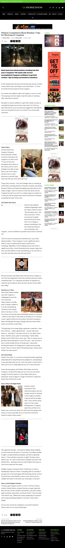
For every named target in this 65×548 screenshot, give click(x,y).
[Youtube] (62, 8)
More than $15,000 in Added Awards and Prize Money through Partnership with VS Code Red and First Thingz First (51, 144)
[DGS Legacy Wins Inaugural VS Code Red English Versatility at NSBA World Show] (61, 113)
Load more (53, 153)
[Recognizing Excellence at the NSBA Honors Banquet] (61, 121)
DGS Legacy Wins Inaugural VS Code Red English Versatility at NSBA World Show (50, 113)
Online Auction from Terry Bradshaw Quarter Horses (51, 135)
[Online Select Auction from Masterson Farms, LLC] (61, 128)
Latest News (49, 185)
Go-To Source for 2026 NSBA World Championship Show (50, 204)
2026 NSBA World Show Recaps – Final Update (50, 188)
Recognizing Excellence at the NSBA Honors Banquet (51, 121)
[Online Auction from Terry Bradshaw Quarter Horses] (61, 136)
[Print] (19, 41)
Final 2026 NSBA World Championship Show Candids (50, 196)
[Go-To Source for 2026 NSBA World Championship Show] (61, 204)
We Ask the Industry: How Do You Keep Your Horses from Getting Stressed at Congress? (11, 522)
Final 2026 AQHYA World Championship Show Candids (51, 220)
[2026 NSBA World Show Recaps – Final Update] (61, 189)
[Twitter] (56, 8)
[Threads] (59, 8)
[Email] (17, 41)
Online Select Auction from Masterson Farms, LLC (51, 128)
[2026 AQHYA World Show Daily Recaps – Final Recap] (61, 213)
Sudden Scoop (50, 105)
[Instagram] (53, 8)
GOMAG (47, 33)
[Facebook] (50, 8)
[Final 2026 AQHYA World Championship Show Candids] (61, 220)
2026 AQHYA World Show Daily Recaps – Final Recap (51, 212)
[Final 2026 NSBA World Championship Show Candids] (61, 196)
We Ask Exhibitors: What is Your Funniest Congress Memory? (32, 521)
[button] (3, 7)
